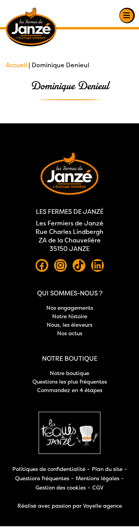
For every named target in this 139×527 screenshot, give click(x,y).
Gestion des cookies (61, 487)
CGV (97, 487)
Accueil (16, 65)
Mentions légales (97, 478)
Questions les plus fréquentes (69, 381)
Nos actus (69, 333)
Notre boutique (69, 373)
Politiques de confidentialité (48, 468)
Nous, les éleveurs (69, 324)
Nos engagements (69, 307)
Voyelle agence (102, 505)
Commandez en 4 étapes (69, 390)
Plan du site (107, 468)
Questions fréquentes (42, 478)
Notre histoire (69, 316)
